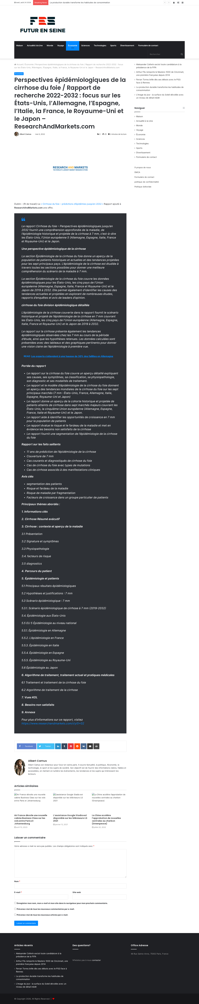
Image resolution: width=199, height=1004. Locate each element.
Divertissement (127, 45)
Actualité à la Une (35, 45)
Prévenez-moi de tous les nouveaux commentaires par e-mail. (46, 909)
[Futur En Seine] (41, 23)
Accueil (19, 64)
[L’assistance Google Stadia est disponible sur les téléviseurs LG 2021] (70, 802)
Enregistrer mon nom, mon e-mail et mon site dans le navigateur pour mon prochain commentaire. (62, 903)
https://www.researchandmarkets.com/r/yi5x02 (53, 723)
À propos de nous (142, 167)
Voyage (60, 45)
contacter (96, 960)
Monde (50, 45)
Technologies (100, 45)
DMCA (137, 172)
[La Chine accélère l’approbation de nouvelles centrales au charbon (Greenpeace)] (109, 802)
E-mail (18, 892)
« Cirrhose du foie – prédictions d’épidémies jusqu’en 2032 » (72, 204)
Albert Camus (25, 134)
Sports (113, 45)
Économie (72, 45)
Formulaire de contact (148, 45)
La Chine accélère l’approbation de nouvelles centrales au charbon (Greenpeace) (106, 819)
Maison (19, 45)
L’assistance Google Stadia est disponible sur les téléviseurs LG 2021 (70, 818)
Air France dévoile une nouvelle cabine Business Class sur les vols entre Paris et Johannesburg (30, 819)
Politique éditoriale (142, 186)
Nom (17, 881)
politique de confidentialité (146, 182)
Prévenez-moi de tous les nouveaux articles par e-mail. (42, 915)
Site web (77, 892)
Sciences (85, 45)
